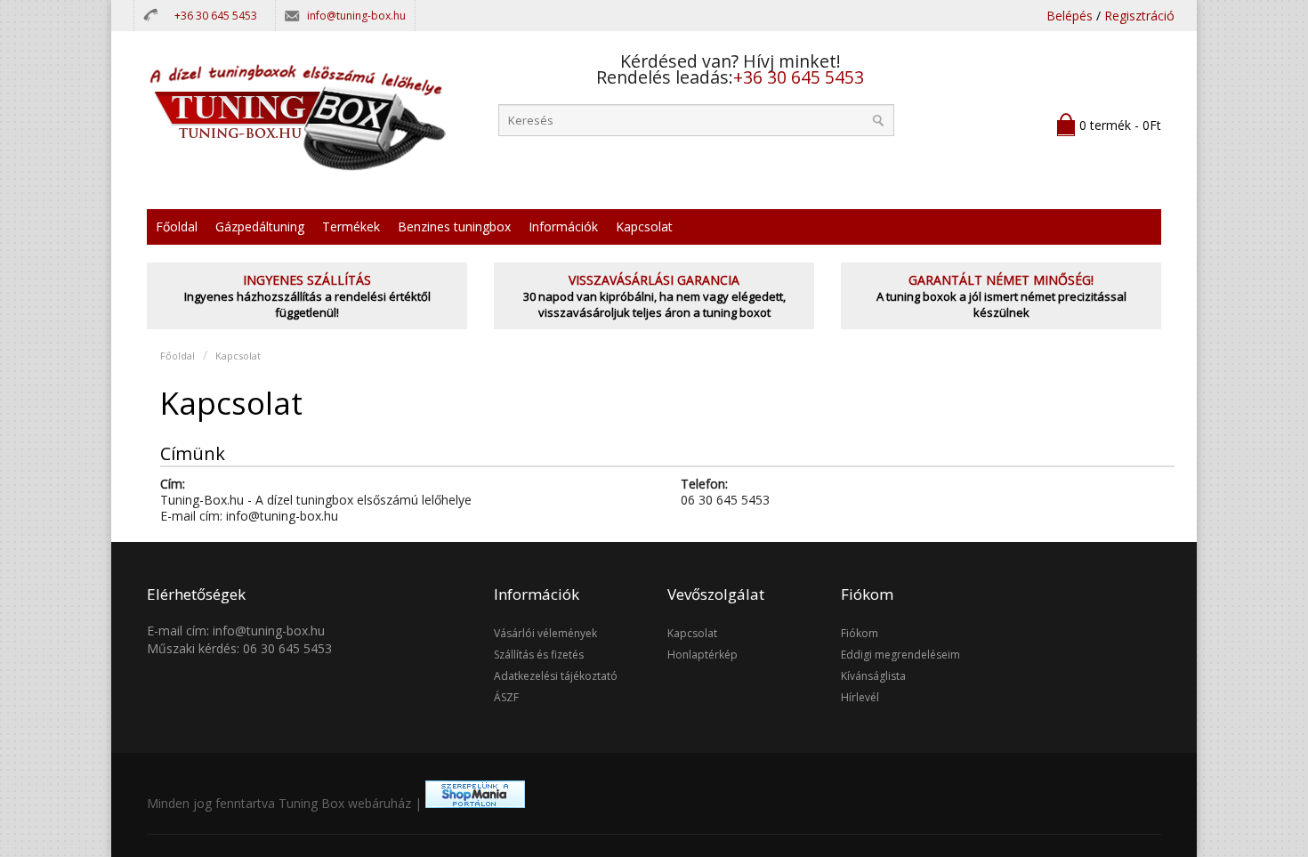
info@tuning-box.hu (356, 15)
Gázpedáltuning (259, 226)
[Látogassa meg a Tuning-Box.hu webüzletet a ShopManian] (475, 803)
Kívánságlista (873, 675)
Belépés (1069, 15)
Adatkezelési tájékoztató (556, 675)
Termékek (351, 226)
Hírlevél (860, 697)
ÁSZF (506, 697)
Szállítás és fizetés (539, 654)
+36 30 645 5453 (215, 15)
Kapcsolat (644, 226)
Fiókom (859, 633)
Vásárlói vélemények (545, 633)
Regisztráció (1139, 15)
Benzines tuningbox (454, 226)
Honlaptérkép (702, 654)
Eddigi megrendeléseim (900, 654)
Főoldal (177, 226)
